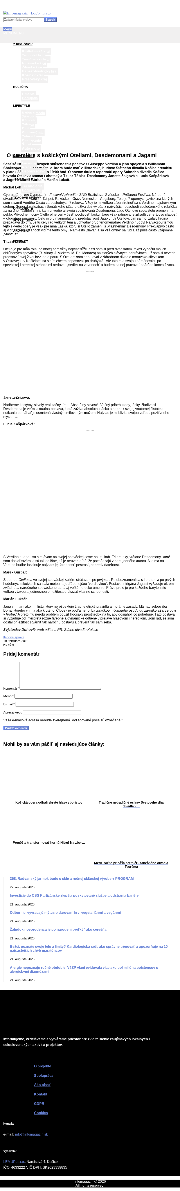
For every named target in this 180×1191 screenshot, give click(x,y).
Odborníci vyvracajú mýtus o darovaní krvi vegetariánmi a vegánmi (65, 912)
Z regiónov (22, 44)
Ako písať (21, 230)
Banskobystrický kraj (39, 71)
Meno (8, 696)
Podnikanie (31, 190)
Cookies (41, 1113)
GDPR (39, 1104)
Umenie (28, 94)
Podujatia (30, 98)
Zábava (28, 125)
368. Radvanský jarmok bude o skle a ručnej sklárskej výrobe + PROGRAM (72, 878)
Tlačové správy (27, 197)
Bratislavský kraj (36, 51)
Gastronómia (32, 133)
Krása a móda (33, 113)
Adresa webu (12, 712)
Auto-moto (31, 148)
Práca (27, 167)
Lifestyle (21, 105)
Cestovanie (31, 140)
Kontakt (20, 241)
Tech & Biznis (24, 179)
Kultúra (20, 87)
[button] (13, 33)
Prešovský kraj (34, 79)
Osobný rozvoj (34, 171)
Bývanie (29, 121)
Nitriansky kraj (34, 63)
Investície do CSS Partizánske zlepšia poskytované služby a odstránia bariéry (74, 895)
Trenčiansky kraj (35, 59)
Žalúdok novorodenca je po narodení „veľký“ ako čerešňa (58, 929)
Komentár (11, 688)
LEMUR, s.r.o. (14, 1162)
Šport (26, 144)
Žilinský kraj (32, 67)
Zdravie (28, 117)
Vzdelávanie (23, 156)
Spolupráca (23, 219)
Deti (25, 129)
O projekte (23, 208)
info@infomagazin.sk (31, 1134)
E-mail (9, 704)
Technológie (32, 186)
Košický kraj (32, 75)
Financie (29, 163)
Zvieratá (28, 136)
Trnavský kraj (33, 55)
